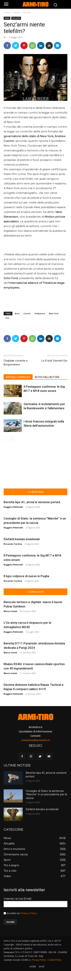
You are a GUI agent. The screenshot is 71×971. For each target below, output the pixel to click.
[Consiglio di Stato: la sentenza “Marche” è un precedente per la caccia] (13, 796)
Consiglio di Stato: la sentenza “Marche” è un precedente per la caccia (46, 794)
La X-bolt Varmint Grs (54, 360)
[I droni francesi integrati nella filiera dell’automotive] (13, 425)
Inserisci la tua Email (17, 898)
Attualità (27, 12)
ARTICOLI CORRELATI (18, 377)
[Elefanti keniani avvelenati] (13, 814)
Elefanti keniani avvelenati (22, 539)
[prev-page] (6, 439)
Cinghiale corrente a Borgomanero (15, 362)
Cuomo (27, 313)
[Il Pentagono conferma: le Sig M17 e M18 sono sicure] (13, 391)
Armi (17, 313)
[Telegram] (57, 45)
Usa (7, 317)
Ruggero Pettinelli (13, 507)
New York (53, 313)
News (16, 12)
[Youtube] (48, 756)
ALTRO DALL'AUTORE (47, 377)
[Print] (49, 45)
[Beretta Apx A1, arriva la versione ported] (13, 778)
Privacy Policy (28, 913)
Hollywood (40, 313)
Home (7, 12)
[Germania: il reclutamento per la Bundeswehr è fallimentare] (13, 408)
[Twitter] (15, 45)
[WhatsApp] (32, 45)
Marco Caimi (10, 611)
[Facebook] (7, 45)
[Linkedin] (40, 45)
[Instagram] (31, 756)
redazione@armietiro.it (35, 740)
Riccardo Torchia (13, 544)
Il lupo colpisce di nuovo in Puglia (26, 576)
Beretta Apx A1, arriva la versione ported (32, 502)
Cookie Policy (54, 959)
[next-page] (11, 439)
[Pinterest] (24, 45)
